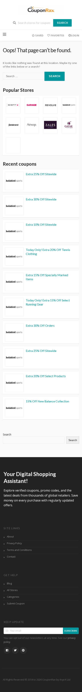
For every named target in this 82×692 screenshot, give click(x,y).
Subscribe (70, 630)
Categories (13, 596)
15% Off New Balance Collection (47, 401)
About (10, 536)
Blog (9, 583)
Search (62, 22)
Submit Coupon (16, 603)
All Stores (12, 590)
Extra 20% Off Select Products (46, 376)
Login (75, 35)
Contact (11, 556)
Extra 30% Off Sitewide (41, 199)
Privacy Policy (14, 543)
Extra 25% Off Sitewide (41, 174)
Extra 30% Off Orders (40, 325)
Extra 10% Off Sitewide (41, 224)
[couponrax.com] (41, 9)
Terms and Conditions (19, 550)
